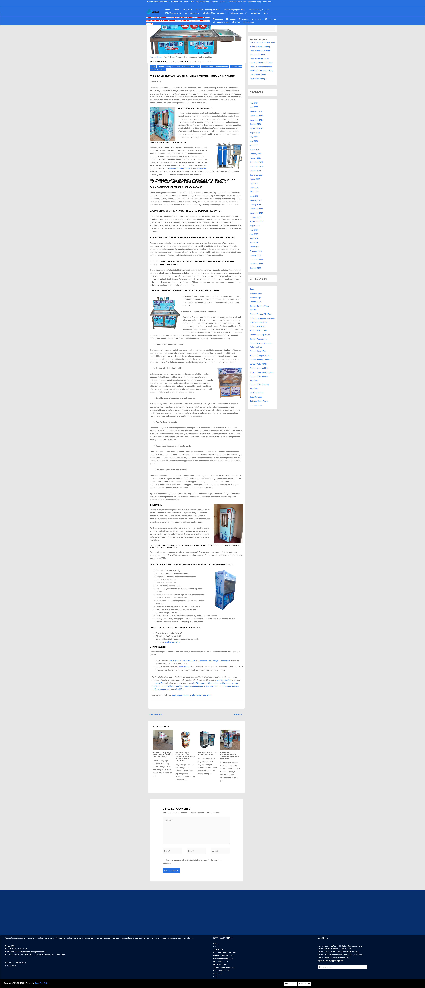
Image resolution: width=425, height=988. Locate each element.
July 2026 (254, 103)
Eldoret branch (184, 667)
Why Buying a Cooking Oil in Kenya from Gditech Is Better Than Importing (185, 756)
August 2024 (255, 179)
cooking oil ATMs (224, 680)
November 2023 (256, 213)
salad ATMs (159, 683)
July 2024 (254, 183)
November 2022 (256, 264)
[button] (278, 3)
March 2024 (254, 196)
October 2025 (255, 124)
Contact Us (255, 13)
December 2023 (256, 209)
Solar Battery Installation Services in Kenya (335, 949)
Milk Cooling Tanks (173, 13)
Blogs (266, 13)
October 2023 (255, 217)
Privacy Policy (10, 966)
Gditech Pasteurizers (258, 339)
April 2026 (254, 107)
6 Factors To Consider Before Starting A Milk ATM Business (229, 755)
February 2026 (256, 111)
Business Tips (255, 298)
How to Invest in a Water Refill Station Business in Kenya (340, 946)
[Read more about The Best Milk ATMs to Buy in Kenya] (208, 740)
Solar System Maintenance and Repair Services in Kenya (340, 955)
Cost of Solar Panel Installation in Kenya (333, 958)
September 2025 (256, 128)
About (176, 10)
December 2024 (256, 162)
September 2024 (256, 175)
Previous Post (156, 714)
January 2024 (255, 205)
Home (167, 10)
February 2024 (256, 200)
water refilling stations (210, 683)
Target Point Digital (41, 983)
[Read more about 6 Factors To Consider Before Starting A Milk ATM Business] (230, 740)
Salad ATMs (187, 10)
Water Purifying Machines (234, 10)
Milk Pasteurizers (192, 13)
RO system (201, 168)
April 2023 (254, 243)
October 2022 (255, 268)
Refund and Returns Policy (15, 963)
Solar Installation (256, 393)
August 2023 (255, 226)
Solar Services (256, 397)
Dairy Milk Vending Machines (208, 10)
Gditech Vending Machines (169, 67)
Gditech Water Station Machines (215, 67)
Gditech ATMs (255, 302)
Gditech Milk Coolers (258, 330)
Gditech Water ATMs (190, 67)
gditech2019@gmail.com (20, 952)
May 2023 (254, 238)
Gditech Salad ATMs (258, 351)
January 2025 (255, 158)
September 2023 (256, 221)
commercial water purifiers (172, 686)
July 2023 (254, 230)
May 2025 (254, 141)
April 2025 (254, 145)
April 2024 (254, 192)
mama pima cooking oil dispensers (198, 686)
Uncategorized (256, 405)
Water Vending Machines (259, 10)
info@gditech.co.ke (38, 952)
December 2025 (256, 116)
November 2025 (256, 120)
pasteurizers (165, 689)
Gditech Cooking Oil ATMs (260, 314)
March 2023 (254, 247)
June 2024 (254, 188)
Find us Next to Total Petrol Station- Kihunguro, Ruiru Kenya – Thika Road (199, 661)
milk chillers (179, 689)
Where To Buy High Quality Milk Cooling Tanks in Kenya (162, 754)
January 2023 (255, 255)
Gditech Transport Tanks (260, 355)
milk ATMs (195, 683)
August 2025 (255, 133)
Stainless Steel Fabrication (214, 13)
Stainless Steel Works (259, 401)
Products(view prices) (238, 13)
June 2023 (254, 234)
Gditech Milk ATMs (257, 326)
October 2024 (255, 171)
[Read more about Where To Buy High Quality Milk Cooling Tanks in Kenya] (163, 740)
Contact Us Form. (172, 642)
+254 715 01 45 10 (19, 949)
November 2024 (256, 166)
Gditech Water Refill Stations (261, 372)
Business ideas (256, 293)
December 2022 (256, 260)
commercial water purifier (179, 168)
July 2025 (254, 137)
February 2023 (256, 251)
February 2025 (256, 154)
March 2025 (254, 150)
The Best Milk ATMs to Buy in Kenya (207, 753)
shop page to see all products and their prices (192, 695)
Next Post (239, 714)
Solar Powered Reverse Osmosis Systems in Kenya (338, 952)
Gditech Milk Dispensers (260, 335)
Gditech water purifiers (259, 368)
